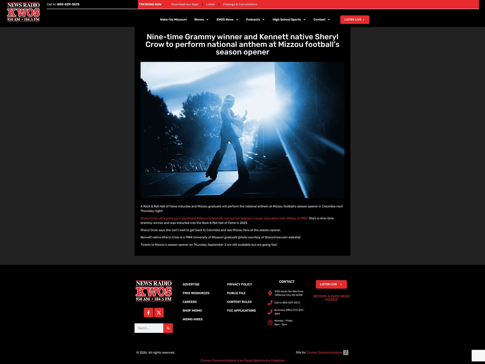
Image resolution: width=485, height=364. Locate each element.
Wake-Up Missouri (173, 19)
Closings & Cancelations (240, 4)
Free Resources (196, 293)
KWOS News (225, 19)
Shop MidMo (192, 310)
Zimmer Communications (325, 352)
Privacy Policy (239, 284)
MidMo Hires (193, 319)
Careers (190, 302)
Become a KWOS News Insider (331, 298)
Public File (236, 293)
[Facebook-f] (148, 312)
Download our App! (184, 4)
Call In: (63, 4)
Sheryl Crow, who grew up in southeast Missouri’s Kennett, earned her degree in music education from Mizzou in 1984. (224, 218)
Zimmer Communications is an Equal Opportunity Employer (242, 360)
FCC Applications (241, 310)
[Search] (168, 328)
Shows (199, 19)
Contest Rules (239, 302)
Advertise (191, 284)
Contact (319, 19)
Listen (210, 4)
